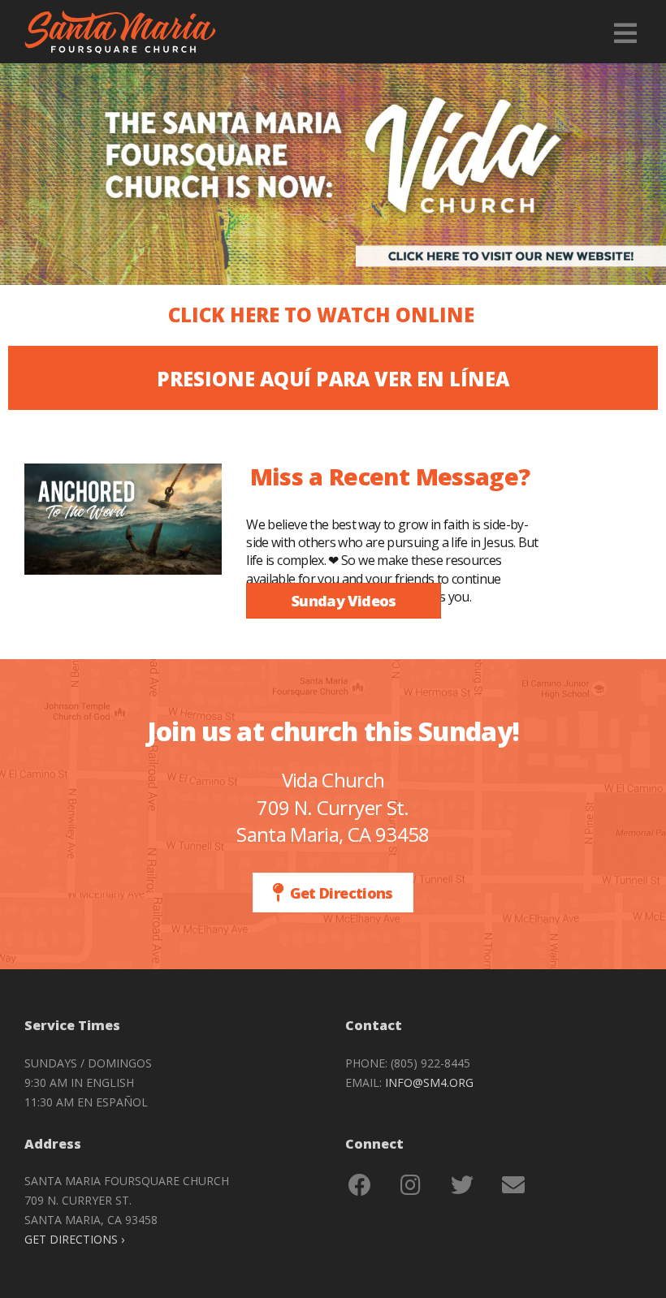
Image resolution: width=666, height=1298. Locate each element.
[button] (321, 315)
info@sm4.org (429, 1082)
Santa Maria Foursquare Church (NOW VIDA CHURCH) (120, 32)
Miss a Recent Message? (390, 476)
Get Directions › (74, 1239)
